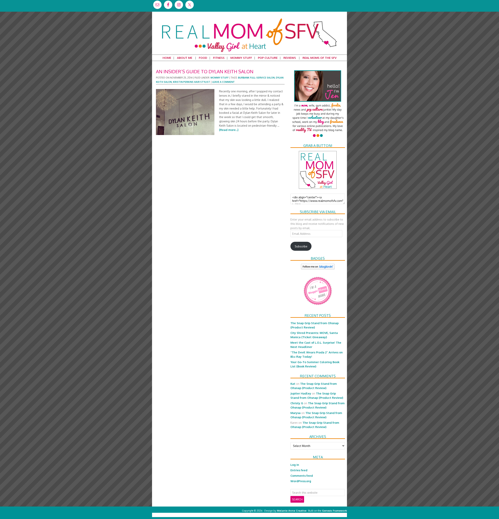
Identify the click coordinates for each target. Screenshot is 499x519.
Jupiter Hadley (300, 393)
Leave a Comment (223, 81)
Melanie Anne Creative (291, 510)
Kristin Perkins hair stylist (191, 81)
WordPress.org (300, 481)
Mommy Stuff (220, 77)
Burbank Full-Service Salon (256, 77)
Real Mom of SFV (249, 18)
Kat (292, 383)
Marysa (295, 413)
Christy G (296, 403)
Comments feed (301, 475)
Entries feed (298, 470)
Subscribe (301, 246)
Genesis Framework (334, 510)
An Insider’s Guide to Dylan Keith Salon (204, 71)
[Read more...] (228, 130)
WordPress (330, 514)
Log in (294, 464)
